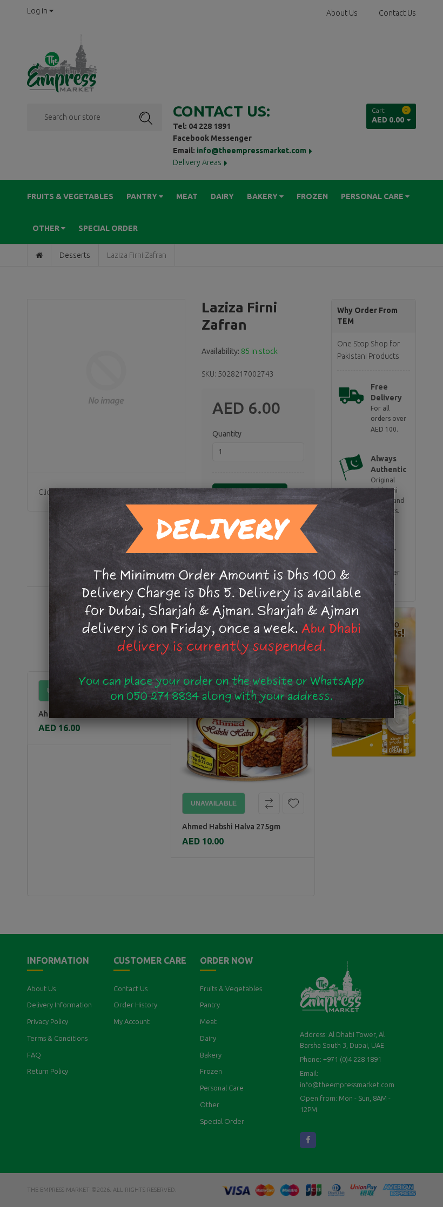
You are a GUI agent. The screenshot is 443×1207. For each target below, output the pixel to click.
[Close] (394, 488)
